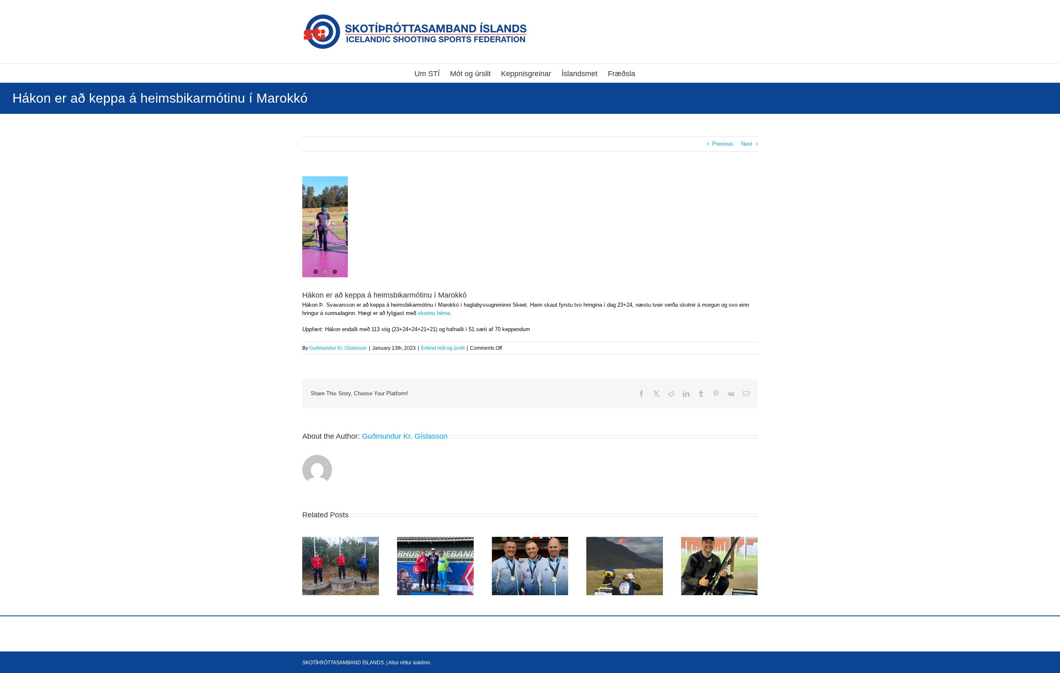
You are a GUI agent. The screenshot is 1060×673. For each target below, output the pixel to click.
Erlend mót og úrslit (443, 348)
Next (746, 144)
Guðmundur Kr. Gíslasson (338, 348)
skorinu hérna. (435, 313)
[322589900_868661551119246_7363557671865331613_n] (325, 226)
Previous (722, 144)
